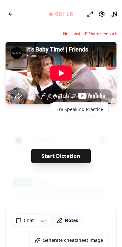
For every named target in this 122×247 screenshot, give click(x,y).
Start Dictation (61, 156)
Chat (29, 220)
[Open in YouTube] (88, 52)
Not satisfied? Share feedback (90, 34)
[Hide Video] (106, 52)
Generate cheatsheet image (73, 240)
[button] (61, 14)
